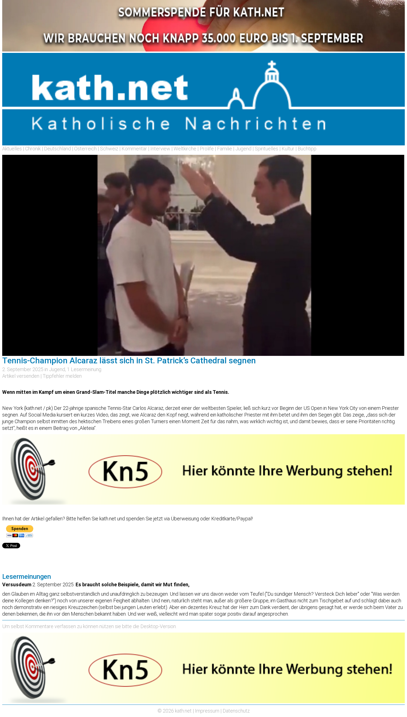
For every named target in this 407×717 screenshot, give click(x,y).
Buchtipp (307, 148)
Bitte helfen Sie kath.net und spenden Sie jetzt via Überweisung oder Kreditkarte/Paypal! (159, 518)
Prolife (207, 148)
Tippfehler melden (62, 376)
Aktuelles (12, 148)
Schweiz (109, 148)
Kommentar (134, 148)
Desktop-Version (158, 626)
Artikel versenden (20, 376)
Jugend (243, 148)
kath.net (183, 711)
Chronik (33, 148)
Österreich (85, 148)
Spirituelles (266, 148)
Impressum (207, 711)
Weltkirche (185, 148)
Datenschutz (236, 711)
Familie (224, 148)
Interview (160, 148)
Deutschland (57, 148)
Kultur (288, 148)
